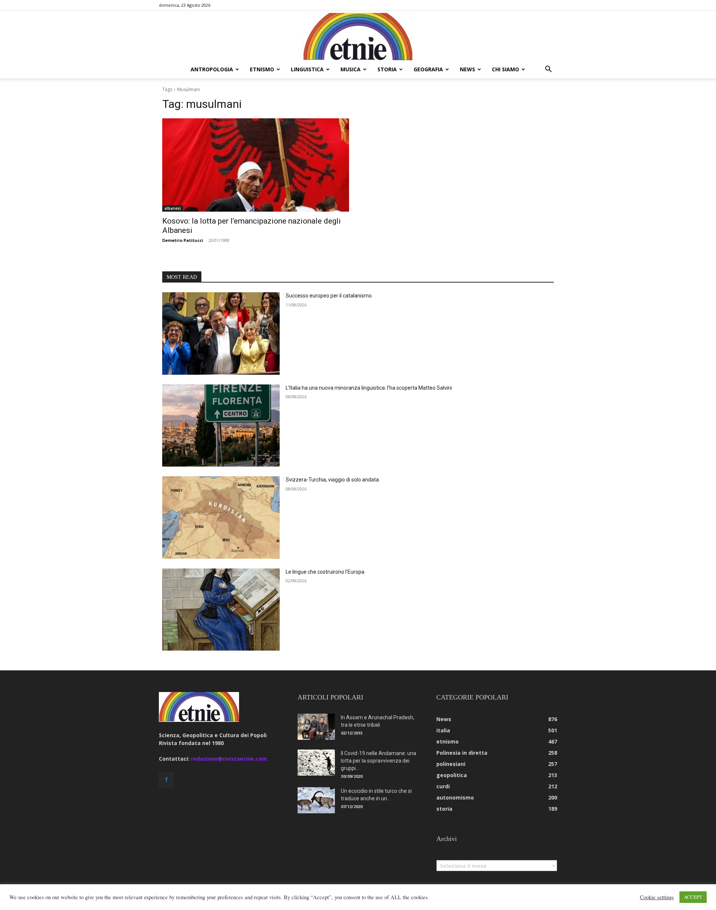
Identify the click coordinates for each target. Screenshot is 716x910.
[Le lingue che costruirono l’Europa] (221, 609)
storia (387, 69)
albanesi (172, 208)
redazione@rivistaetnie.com (229, 758)
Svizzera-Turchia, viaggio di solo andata (332, 480)
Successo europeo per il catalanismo (329, 296)
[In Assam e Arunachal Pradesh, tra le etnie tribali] (316, 727)
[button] (548, 70)
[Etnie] (358, 35)
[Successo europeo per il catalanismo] (221, 333)
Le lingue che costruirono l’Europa (325, 572)
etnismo (262, 69)
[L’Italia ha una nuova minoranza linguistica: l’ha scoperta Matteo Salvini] (221, 425)
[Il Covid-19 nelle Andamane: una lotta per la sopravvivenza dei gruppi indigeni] (316, 762)
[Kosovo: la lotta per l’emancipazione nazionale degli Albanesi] (255, 165)
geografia (428, 69)
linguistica (307, 69)
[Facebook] (166, 779)
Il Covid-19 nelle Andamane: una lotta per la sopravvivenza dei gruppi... (378, 760)
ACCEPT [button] (693, 897)
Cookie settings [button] (657, 897)
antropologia (212, 69)
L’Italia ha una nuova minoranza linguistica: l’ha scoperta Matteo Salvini (369, 388)
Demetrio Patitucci (182, 240)
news (467, 69)
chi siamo (505, 69)
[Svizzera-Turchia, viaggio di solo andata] (221, 517)
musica (350, 69)
